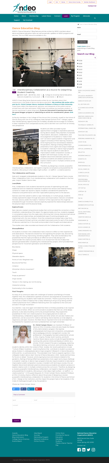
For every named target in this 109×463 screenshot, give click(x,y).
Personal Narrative (86, 138)
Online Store (60, 433)
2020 (80, 78)
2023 (80, 69)
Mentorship (83, 176)
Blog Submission (18, 437)
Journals (37, 435)
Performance (84, 165)
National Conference (41, 439)
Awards (14, 433)
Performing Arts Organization (84, 234)
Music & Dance (84, 227)
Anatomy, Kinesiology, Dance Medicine (86, 117)
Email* (79, 34)
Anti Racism (83, 208)
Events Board (17, 441)
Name (79, 27)
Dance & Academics (24, 97)
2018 (80, 84)
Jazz (80, 194)
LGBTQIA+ (82, 191)
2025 (80, 63)
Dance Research (85, 230)
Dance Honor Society (75, 2)
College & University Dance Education (58, 95)
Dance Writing (84, 239)
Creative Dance (84, 217)
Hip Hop (82, 188)
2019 (80, 81)
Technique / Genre (85, 125)
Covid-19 (82, 142)
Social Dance (83, 169)
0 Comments (49, 97)
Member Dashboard (89, 2)
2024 (80, 66)
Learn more (81, 46)
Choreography (84, 145)
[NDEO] (24, 8)
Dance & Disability (85, 201)
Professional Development (84, 180)
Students (59, 441)
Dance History (84, 224)
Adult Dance (83, 254)
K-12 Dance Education (85, 108)
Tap (80, 198)
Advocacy (83, 131)
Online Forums (39, 441)
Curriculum (36, 97)
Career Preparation (86, 251)
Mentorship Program (41, 437)
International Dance (87, 128)
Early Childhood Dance (86, 91)
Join (57, 2)
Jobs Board (38, 433)
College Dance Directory (20, 439)
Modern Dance (84, 155)
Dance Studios (84, 101)
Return (61, 97)
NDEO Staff (23, 95)
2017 (80, 87)
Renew (63, 2)
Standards (59, 439)
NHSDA (81, 162)
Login (50, 2)
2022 (80, 72)
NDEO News (83, 242)
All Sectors (83, 104)
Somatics (82, 159)
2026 (80, 60)
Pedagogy (83, 121)
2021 (80, 75)
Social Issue (83, 184)
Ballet (81, 152)
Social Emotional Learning (84, 212)
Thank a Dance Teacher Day (86, 246)
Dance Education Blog (20, 435)
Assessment (83, 220)
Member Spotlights (86, 205)
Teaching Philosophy (87, 135)
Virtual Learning (85, 148)
